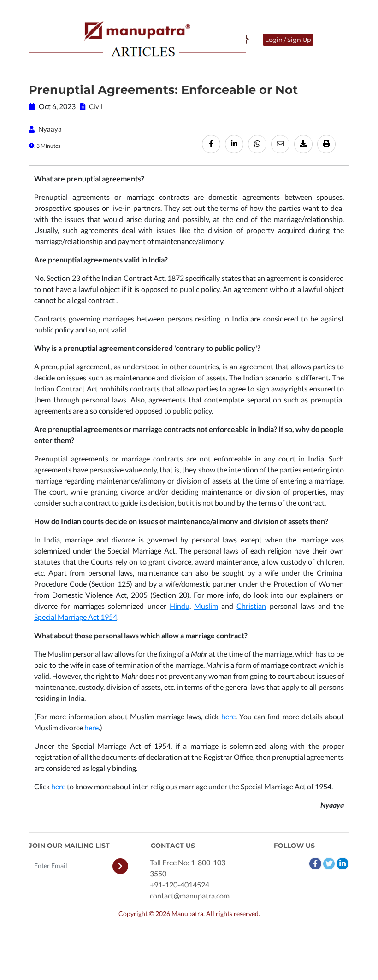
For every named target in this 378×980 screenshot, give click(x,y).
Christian (251, 605)
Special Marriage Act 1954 (75, 616)
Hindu (179, 605)
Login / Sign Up (288, 39)
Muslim (206, 605)
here (228, 716)
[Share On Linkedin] (234, 144)
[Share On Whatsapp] (257, 144)
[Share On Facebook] (211, 144)
